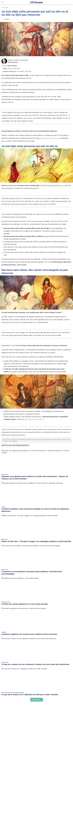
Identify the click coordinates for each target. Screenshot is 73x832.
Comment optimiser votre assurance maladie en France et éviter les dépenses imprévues (35, 510)
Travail (3, 632)
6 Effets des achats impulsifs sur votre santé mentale (24, 604)
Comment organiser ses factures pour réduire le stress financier (29, 634)
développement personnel (49, 138)
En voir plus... (36, 700)
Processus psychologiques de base (12, 692)
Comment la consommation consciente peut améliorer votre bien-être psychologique (31, 572)
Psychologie (4, 7)
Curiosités (4, 662)
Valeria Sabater (13, 62)
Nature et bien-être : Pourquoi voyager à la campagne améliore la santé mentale (36, 541)
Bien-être (4, 474)
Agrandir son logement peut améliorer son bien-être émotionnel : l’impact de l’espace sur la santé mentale (34, 477)
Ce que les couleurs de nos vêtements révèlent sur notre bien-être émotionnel (35, 664)
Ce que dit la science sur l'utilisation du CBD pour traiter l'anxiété (29, 694)
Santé (3, 507)
